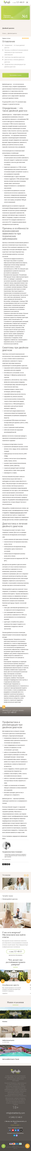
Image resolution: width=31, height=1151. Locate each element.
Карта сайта (15, 1146)
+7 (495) (18, 2)
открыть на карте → (15, 1125)
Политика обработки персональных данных (15, 1148)
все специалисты (6, 859)
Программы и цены (15, 75)
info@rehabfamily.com (15, 1113)
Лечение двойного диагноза (10, 899)
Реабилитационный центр (17, 512)
